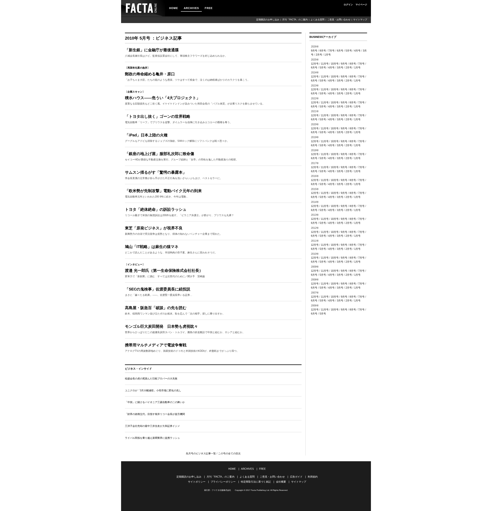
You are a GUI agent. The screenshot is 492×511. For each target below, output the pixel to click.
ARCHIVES (191, 8)
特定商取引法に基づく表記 (256, 481)
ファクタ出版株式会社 (221, 490)
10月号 (335, 63)
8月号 (323, 50)
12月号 (315, 63)
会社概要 (281, 481)
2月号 (319, 54)
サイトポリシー (196, 481)
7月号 (331, 50)
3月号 (340, 67)
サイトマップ (360, 19)
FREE (209, 8)
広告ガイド (296, 476)
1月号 (327, 54)
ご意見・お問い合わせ (338, 19)
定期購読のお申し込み (267, 19)
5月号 (349, 50)
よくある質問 (317, 19)
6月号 (340, 50)
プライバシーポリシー (223, 481)
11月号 (325, 63)
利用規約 (313, 476)
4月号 (357, 50)
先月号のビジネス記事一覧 (201, 453)
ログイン (348, 4)
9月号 (314, 50)
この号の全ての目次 (229, 453)
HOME (173, 8)
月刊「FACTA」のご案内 (295, 19)
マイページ (361, 4)
